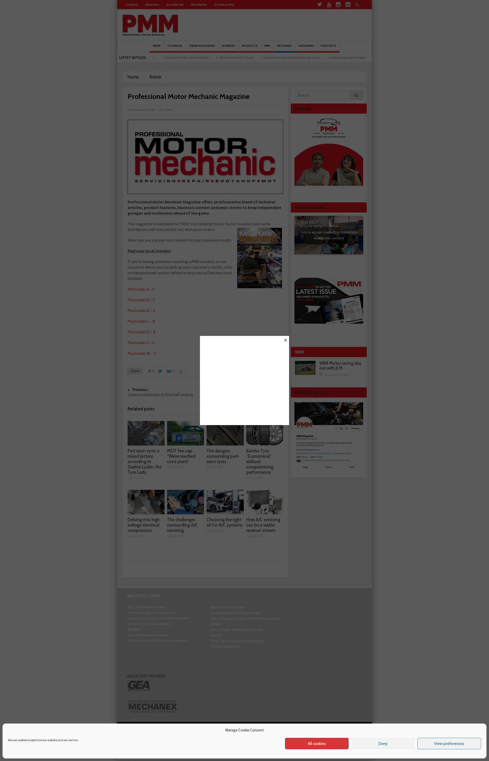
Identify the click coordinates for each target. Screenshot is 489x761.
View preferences (449, 743)
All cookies (317, 743)
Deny (383, 743)
